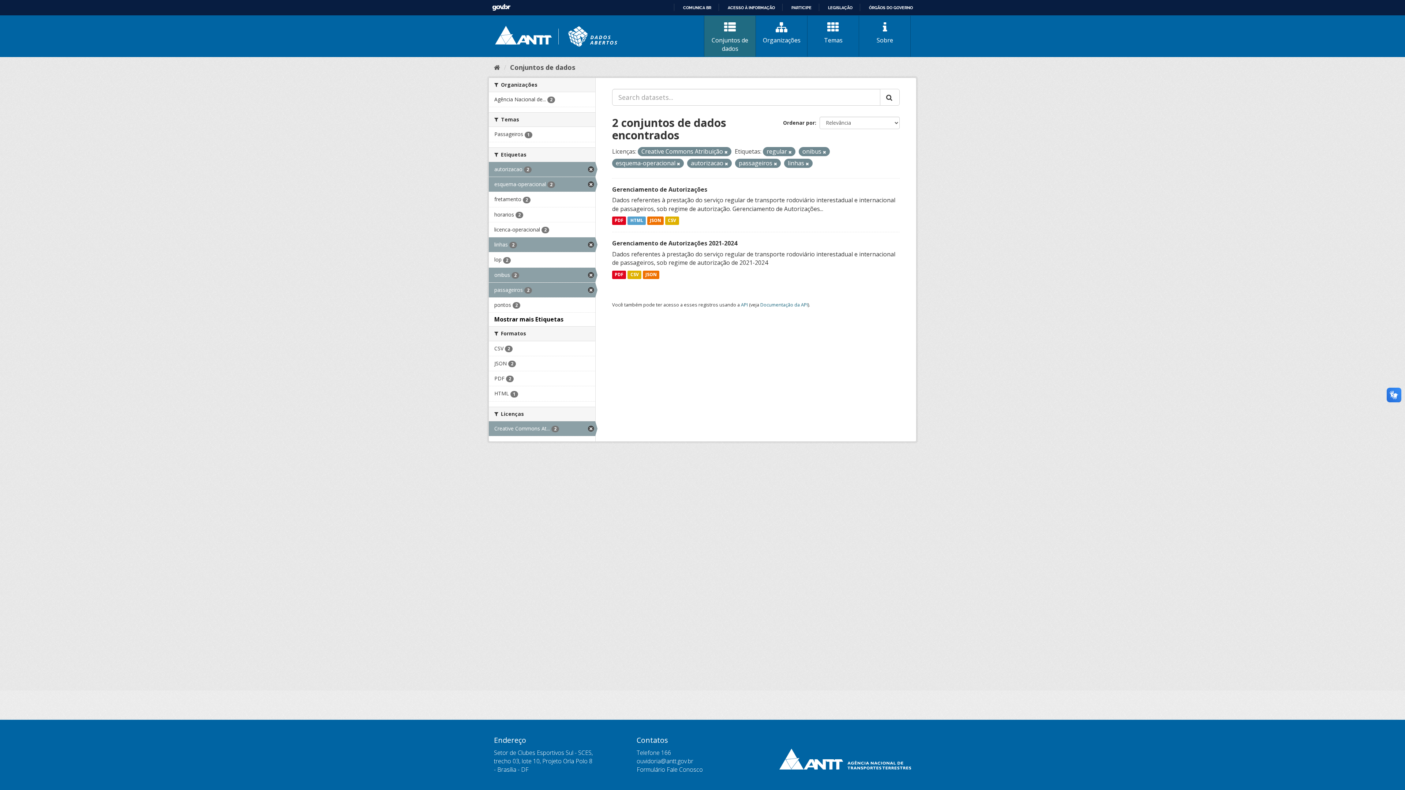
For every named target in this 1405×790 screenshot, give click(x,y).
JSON (655, 221)
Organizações (782, 40)
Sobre (885, 40)
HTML (636, 221)
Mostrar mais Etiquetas (528, 319)
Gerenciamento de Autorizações (659, 189)
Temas (833, 40)
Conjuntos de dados (730, 44)
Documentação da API (784, 304)
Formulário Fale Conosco (670, 769)
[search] (890, 97)
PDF (619, 221)
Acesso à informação (751, 7)
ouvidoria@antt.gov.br (665, 761)
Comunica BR (697, 7)
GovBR (501, 7)
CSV (672, 221)
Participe (801, 7)
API (744, 304)
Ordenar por (799, 122)
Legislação (840, 7)
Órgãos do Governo (891, 7)
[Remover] (726, 152)
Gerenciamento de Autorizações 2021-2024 (674, 243)
